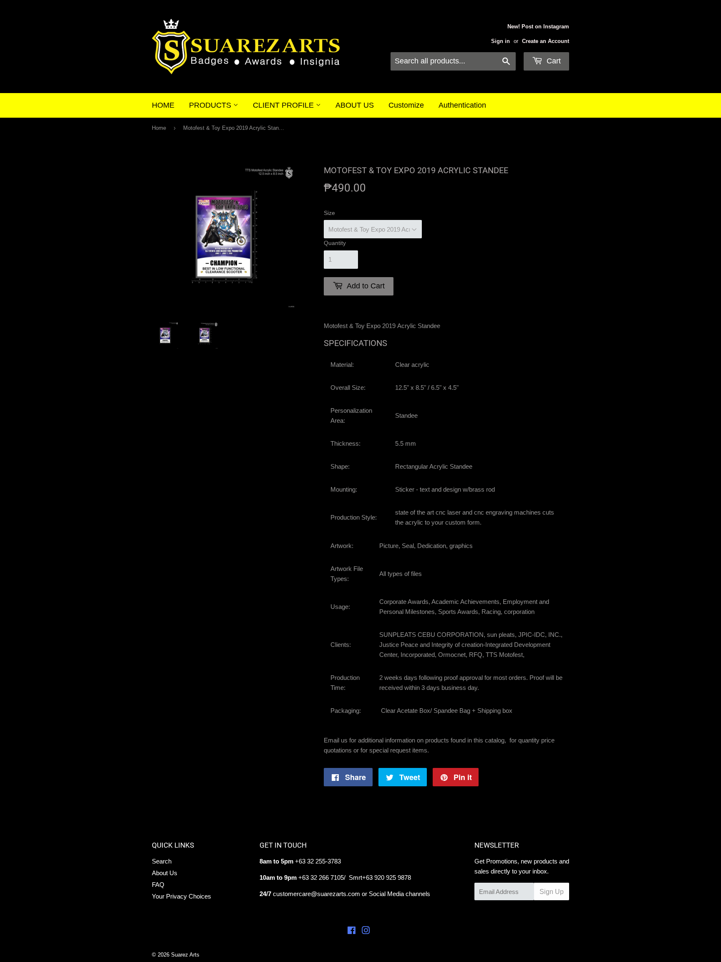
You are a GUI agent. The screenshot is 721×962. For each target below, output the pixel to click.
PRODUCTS (211, 105)
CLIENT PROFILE (284, 105)
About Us (164, 872)
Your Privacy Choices (181, 896)
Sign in (500, 41)
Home (159, 128)
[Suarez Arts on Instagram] (366, 931)
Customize (406, 105)
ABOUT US (354, 105)
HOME (163, 105)
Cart (553, 61)
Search (161, 861)
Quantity (335, 243)
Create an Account (545, 41)
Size (329, 213)
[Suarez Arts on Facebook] (351, 931)
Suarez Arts (185, 955)
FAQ (158, 884)
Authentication (462, 105)
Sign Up (551, 891)
